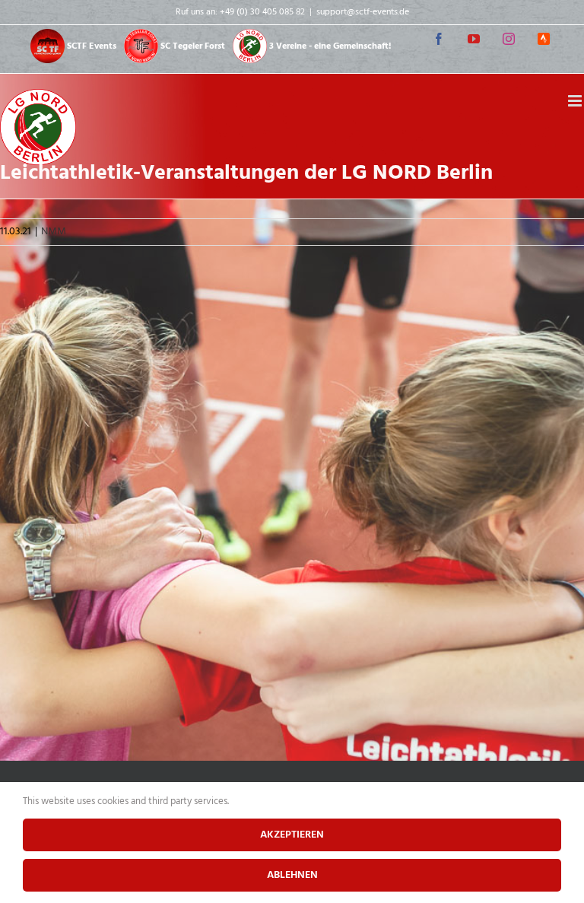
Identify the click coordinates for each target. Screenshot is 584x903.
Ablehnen (292, 875)
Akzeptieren (292, 835)
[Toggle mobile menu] (576, 101)
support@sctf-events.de (362, 12)
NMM (53, 231)
